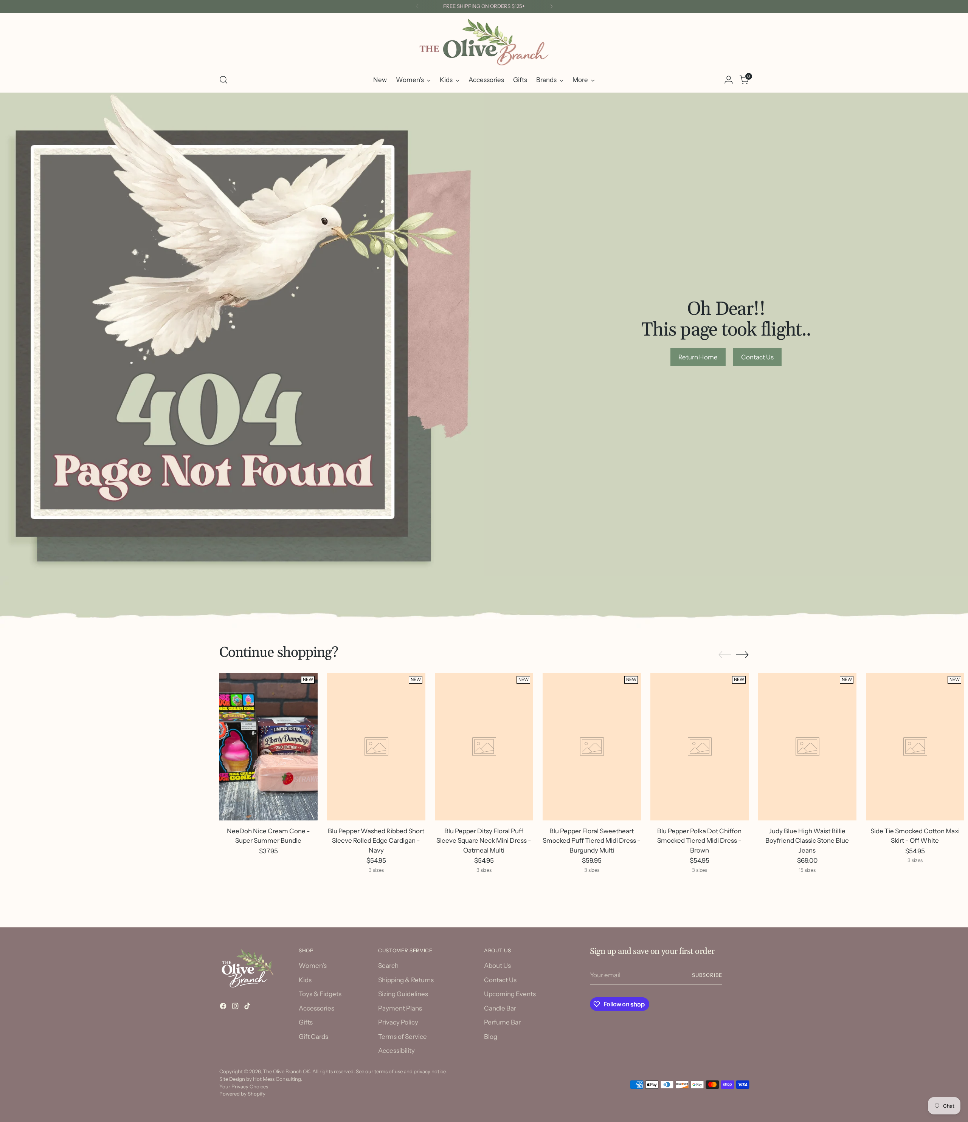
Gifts (306, 1022)
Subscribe (707, 975)
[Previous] (417, 6)
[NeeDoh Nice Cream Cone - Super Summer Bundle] (268, 746)
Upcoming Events (510, 994)
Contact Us (500, 980)
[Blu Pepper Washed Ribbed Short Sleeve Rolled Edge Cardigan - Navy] (376, 746)
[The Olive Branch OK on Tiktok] (248, 1007)
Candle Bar (500, 1008)
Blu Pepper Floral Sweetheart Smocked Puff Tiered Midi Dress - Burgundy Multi (592, 840)
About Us (497, 965)
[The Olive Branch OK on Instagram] (235, 1007)
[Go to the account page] (728, 79)
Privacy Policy (398, 1022)
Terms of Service (402, 1036)
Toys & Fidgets (320, 994)
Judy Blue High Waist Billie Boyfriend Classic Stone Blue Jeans (807, 840)
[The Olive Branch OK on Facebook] (223, 1007)
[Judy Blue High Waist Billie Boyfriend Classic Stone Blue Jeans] (807, 746)
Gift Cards (313, 1036)
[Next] (551, 6)
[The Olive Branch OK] (484, 42)
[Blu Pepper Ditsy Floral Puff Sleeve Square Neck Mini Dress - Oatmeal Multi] (484, 746)
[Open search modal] (223, 79)
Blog (490, 1036)
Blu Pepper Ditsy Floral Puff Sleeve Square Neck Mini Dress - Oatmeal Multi (483, 840)
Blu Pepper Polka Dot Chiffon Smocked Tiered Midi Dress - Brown (699, 840)
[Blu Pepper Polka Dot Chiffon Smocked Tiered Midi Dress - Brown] (699, 746)
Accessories (316, 1008)
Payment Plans (400, 1008)
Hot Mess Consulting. (277, 1079)
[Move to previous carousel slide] (724, 654)
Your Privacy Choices (243, 1086)
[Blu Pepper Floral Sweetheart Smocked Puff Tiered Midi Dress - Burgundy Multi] (592, 746)
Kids (305, 980)
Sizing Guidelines (403, 994)
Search (388, 965)
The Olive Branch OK (286, 1071)
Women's (313, 965)
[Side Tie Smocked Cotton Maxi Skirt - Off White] (915, 746)
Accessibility (396, 1050)
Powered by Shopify (242, 1094)
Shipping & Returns (406, 980)
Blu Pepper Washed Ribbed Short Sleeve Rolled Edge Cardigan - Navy (376, 840)
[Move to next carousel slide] (742, 654)
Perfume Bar (502, 1022)
